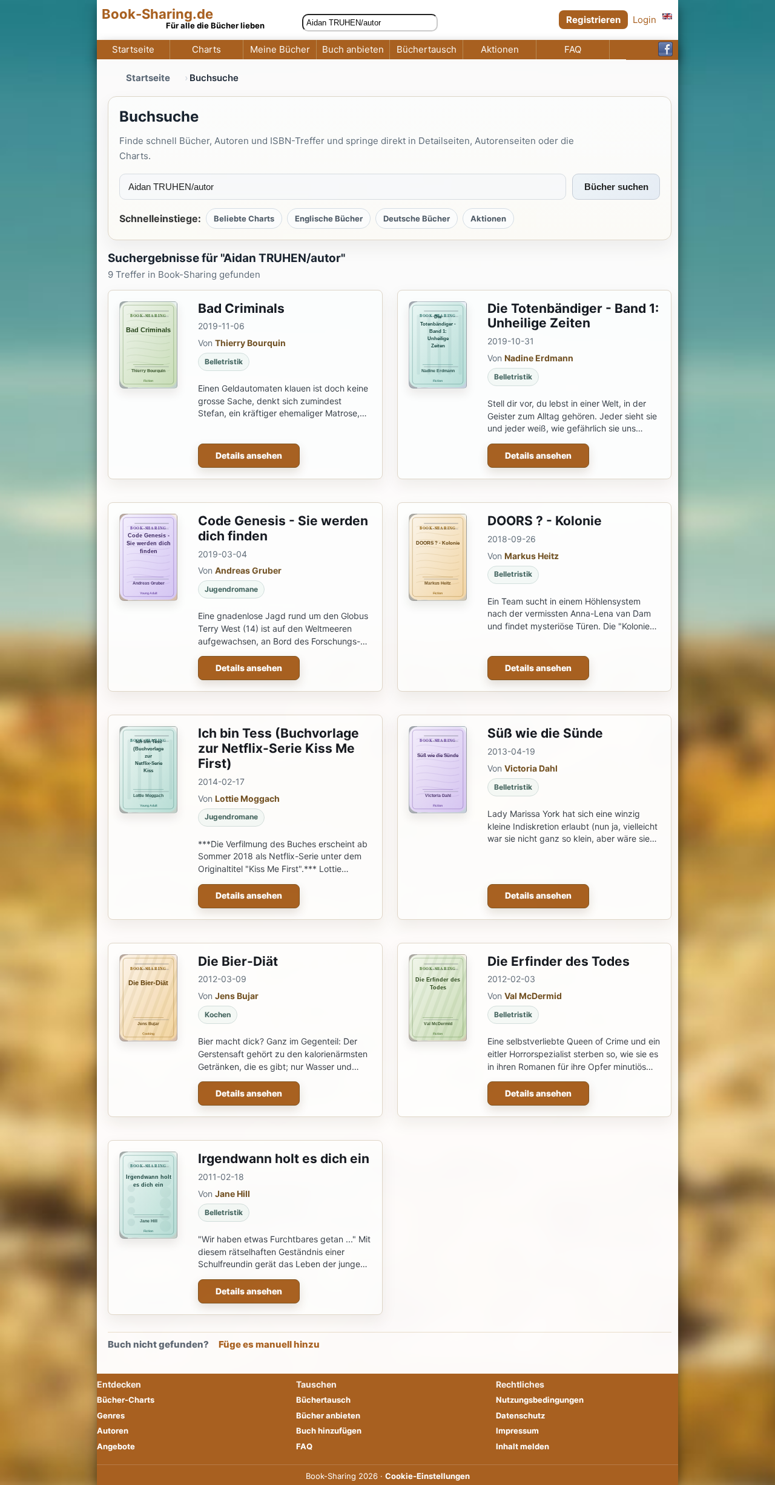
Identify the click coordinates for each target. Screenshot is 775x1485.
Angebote (116, 1446)
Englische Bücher (329, 218)
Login (644, 19)
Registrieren (593, 19)
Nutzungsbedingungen (540, 1400)
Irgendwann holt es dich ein (283, 1158)
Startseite (133, 49)
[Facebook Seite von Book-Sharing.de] (665, 50)
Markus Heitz (531, 556)
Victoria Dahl (531, 768)
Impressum (517, 1430)
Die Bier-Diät (238, 961)
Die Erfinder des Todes (558, 961)
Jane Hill (232, 1193)
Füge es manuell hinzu (269, 1344)
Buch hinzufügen (328, 1430)
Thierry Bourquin (250, 343)
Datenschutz (520, 1415)
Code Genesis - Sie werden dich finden (283, 528)
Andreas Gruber (248, 570)
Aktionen (500, 49)
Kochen (218, 1014)
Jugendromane (231, 589)
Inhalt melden (522, 1446)
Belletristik (224, 361)
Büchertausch (427, 49)
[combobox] (370, 22)
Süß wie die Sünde (545, 733)
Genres (111, 1415)
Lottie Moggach (247, 798)
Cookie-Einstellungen (427, 1476)
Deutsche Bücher (416, 218)
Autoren (112, 1430)
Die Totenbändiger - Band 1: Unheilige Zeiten (573, 316)
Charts (206, 49)
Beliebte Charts (244, 218)
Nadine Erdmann (538, 358)
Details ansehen (249, 455)
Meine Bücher (280, 49)
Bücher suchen (616, 187)
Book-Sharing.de (157, 14)
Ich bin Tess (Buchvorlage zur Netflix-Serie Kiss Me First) (278, 748)
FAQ (572, 49)
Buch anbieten (353, 49)
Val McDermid (533, 996)
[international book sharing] (667, 16)
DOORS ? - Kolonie (544, 520)
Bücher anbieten (328, 1415)
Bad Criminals (241, 308)
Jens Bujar (237, 996)
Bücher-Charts (125, 1400)
